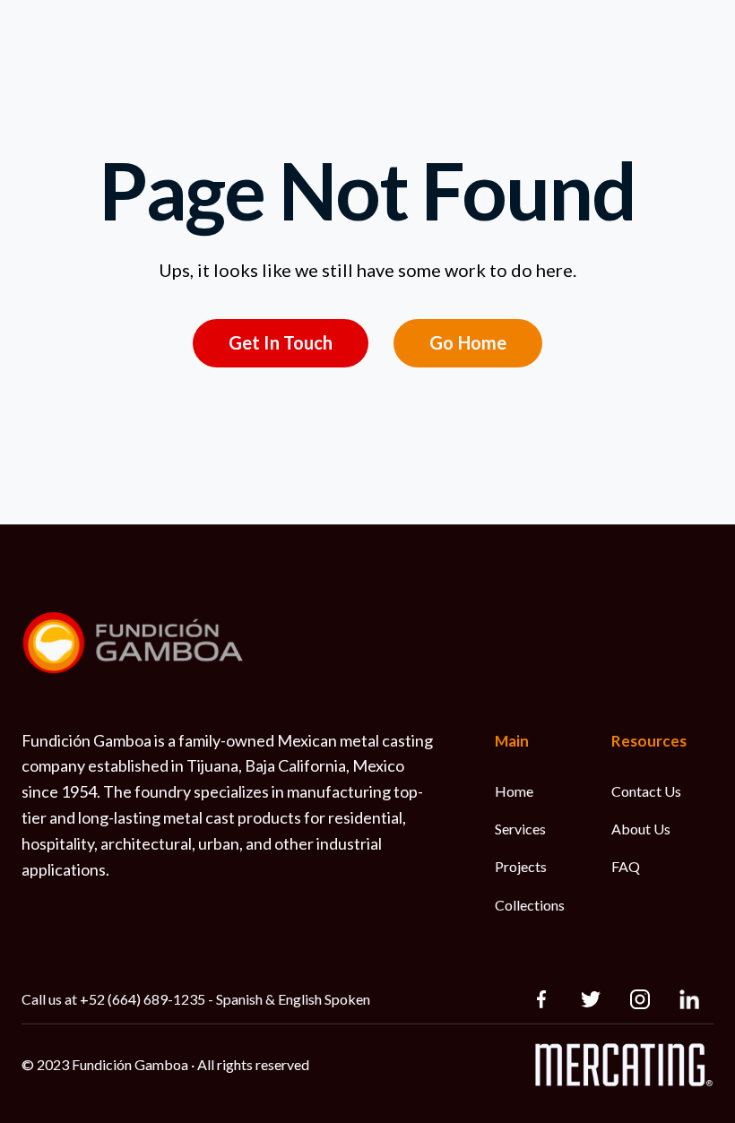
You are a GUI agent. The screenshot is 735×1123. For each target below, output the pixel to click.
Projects (521, 866)
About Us (640, 828)
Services (520, 828)
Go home (467, 342)
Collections (530, 904)
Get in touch (281, 342)
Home (514, 790)
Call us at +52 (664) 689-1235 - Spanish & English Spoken (196, 998)
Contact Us (646, 790)
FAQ (625, 866)
